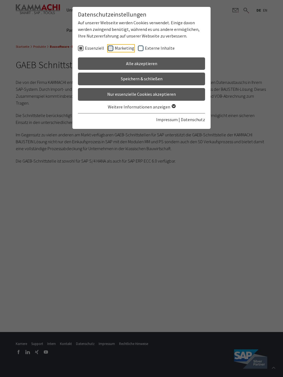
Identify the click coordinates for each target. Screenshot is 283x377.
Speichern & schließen (142, 78)
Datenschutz (193, 119)
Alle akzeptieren (141, 63)
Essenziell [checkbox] (94, 48)
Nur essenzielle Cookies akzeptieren (141, 94)
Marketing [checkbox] (124, 48)
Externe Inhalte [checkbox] (160, 48)
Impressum (167, 119)
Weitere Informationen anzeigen (139, 107)
